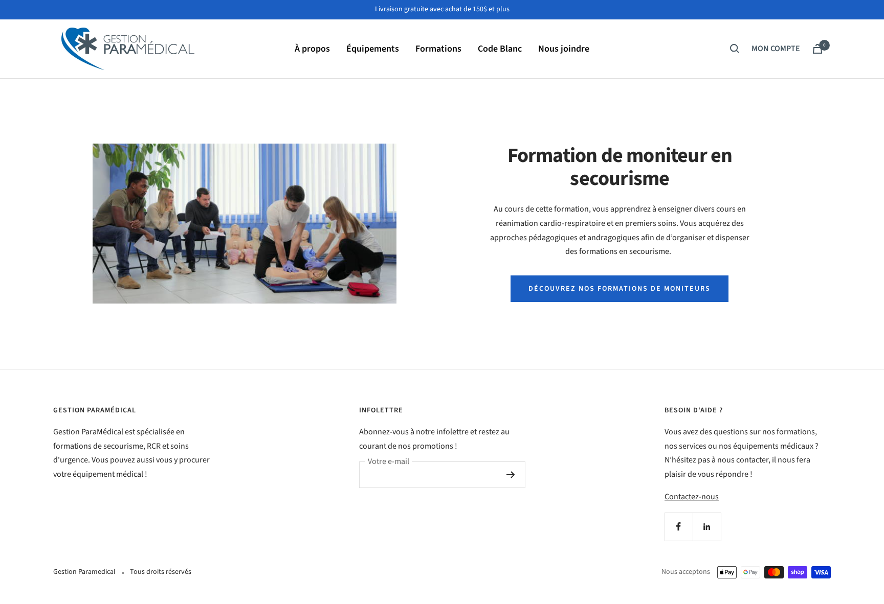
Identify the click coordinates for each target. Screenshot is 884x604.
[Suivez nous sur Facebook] (679, 527)
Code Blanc (500, 48)
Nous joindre (563, 48)
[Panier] (817, 49)
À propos (312, 48)
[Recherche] (734, 48)
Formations (438, 48)
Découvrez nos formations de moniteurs (619, 289)
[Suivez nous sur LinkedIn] (707, 527)
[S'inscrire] (510, 474)
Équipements (372, 48)
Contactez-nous (692, 496)
